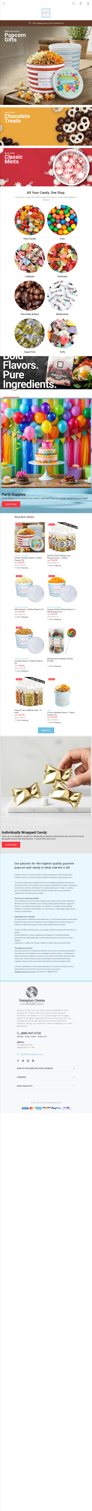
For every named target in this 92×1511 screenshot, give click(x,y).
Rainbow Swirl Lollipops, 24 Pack (60, 659)
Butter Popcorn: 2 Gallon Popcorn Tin (29, 609)
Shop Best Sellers (24, 517)
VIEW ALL (46, 730)
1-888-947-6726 (51, 972)
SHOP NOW (11, 504)
